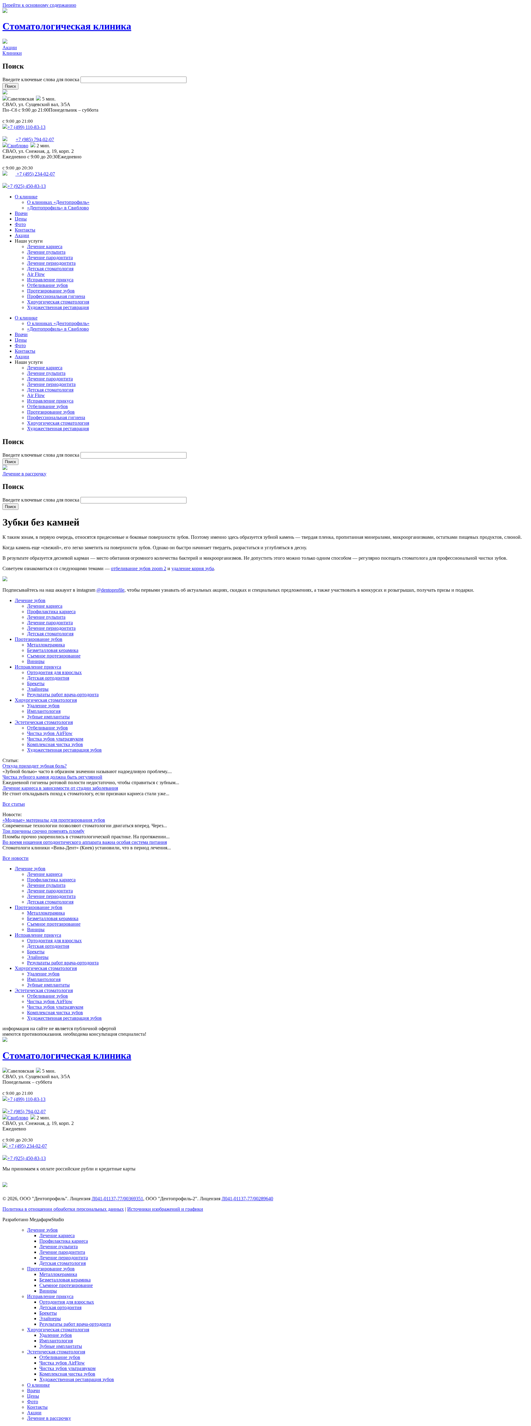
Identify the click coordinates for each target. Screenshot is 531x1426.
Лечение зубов (30, 600)
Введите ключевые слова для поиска (41, 79)
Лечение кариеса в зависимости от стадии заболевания (60, 788)
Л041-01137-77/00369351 (117, 1198)
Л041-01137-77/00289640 (247, 1198)
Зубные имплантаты (48, 716)
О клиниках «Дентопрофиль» (58, 202)
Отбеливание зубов (47, 285)
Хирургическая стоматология (58, 301)
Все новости (15, 858)
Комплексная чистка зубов (55, 744)
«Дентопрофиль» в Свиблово (58, 207)
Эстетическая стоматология (44, 722)
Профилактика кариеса (51, 611)
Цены (21, 218)
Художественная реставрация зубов (64, 750)
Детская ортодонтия (48, 678)
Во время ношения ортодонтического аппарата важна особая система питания (84, 842)
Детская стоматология (50, 268)
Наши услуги (29, 241)
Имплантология (44, 711)
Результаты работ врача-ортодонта (63, 694)
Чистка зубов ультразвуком (55, 738)
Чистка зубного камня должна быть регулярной (52, 777)
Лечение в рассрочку (24, 473)
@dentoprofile (110, 590)
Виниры (36, 661)
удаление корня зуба (192, 568)
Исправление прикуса (50, 279)
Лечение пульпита (46, 252)
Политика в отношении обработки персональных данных (63, 1209)
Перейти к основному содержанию (39, 5)
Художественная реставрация (58, 307)
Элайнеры (38, 689)
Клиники (12, 53)
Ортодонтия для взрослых (54, 672)
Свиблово (17, 145)
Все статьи (13, 804)
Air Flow (36, 274)
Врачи (21, 213)
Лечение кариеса (44, 246)
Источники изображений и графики (165, 1209)
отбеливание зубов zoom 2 (138, 568)
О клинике (26, 196)
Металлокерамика (46, 644)
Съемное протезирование (54, 655)
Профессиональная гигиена (56, 296)
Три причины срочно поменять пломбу (43, 831)
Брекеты (36, 683)
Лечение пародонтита (50, 257)
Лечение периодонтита (51, 263)
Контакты (25, 229)
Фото (20, 224)
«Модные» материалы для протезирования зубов (53, 820)
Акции (9, 47)
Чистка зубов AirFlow (50, 733)
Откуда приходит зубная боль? (34, 766)
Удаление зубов (43, 705)
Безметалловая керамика (52, 650)
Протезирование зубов (51, 290)
